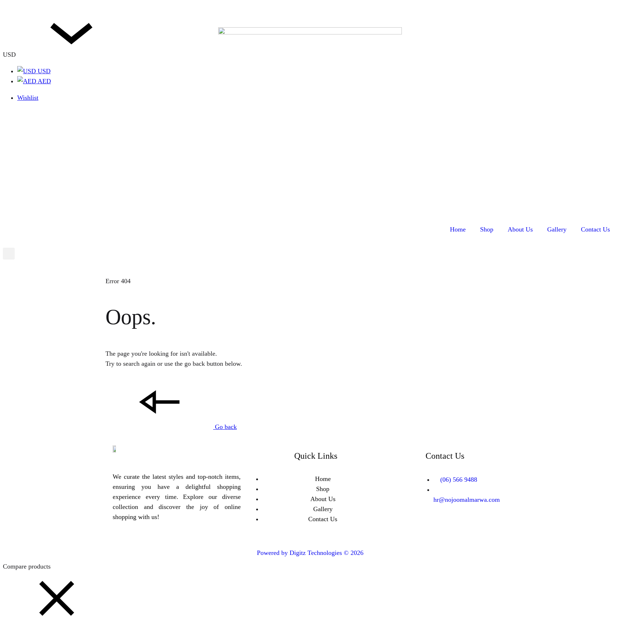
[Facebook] (434, 527)
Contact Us (595, 229)
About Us (520, 229)
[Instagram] (456, 527)
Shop (486, 229)
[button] (57, 623)
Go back (225, 426)
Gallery (557, 229)
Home (458, 229)
